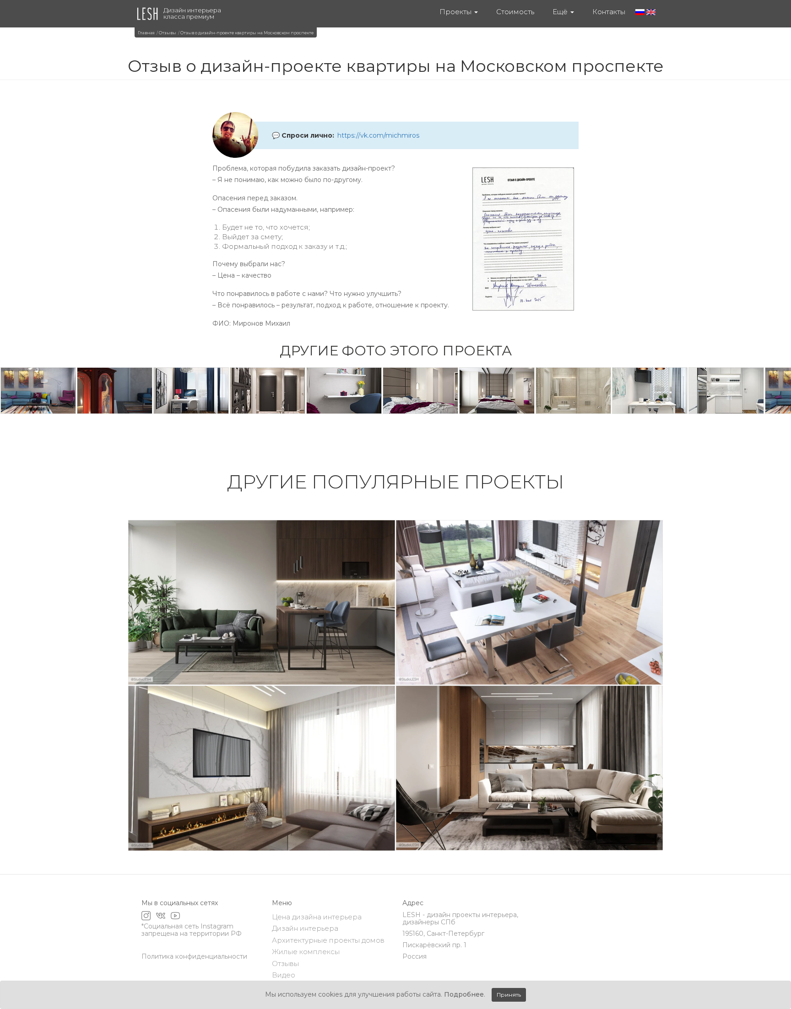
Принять (509, 994)
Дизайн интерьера (305, 928)
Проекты (456, 11)
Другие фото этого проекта (396, 350)
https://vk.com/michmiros (378, 135)
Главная (146, 32)
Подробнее (464, 994)
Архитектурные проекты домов (328, 940)
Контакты (608, 11)
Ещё (561, 11)
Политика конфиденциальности (194, 956)
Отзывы (167, 32)
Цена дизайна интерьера (317, 916)
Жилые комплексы (306, 951)
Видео (283, 975)
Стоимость (515, 11)
